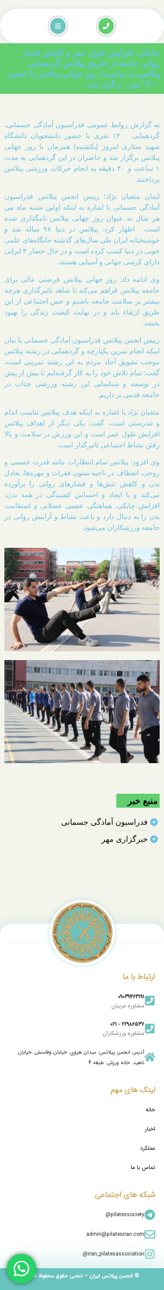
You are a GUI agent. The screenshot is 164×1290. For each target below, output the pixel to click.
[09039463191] (149, 1000)
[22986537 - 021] (149, 1028)
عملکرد (147, 1148)
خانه (150, 1109)
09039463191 (131, 997)
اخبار (150, 1129)
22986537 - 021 (127, 1024)
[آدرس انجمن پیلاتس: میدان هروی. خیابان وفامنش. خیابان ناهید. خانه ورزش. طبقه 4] (149, 1056)
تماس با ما (143, 1167)
